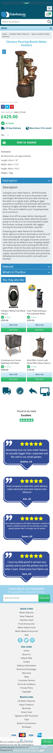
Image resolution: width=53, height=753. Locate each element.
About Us (26, 654)
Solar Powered (26, 616)
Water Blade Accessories (26, 631)
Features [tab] (7, 266)
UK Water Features (26, 701)
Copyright (26, 691)
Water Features (26, 612)
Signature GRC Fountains (26, 715)
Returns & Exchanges (26, 669)
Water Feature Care (27, 627)
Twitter (26, 640)
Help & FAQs (26, 658)
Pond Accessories (26, 623)
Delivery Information (26, 665)
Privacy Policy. (6, 750)
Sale (26, 635)
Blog (27, 676)
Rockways (26, 727)
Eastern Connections (26, 723)
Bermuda (26, 708)
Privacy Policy (26, 688)
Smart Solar (26, 712)
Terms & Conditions (26, 684)
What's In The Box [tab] (14, 272)
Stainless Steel (26, 620)
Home (4, 34)
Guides (26, 661)
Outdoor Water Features (19, 34)
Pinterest (32, 640)
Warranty (26, 673)
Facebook (20, 640)
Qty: (3, 135)
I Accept (47, 741)
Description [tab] (9, 180)
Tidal (26, 719)
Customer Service (26, 680)
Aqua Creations (26, 704)
